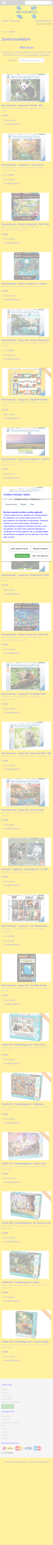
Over (32, 504)
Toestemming (11, 504)
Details (23, 504)
